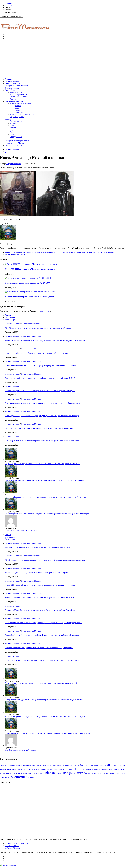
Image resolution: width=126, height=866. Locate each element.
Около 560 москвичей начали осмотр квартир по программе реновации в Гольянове (40, 365)
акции (109, 764)
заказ (64, 769)
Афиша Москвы (11, 90)
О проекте (9, 5)
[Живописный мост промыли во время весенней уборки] (29, 292)
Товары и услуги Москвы (20, 103)
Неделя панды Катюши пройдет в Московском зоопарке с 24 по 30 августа (36, 353)
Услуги (18, 106)
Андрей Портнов (13, 164)
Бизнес (13, 130)
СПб (78, 765)
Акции (13, 99)
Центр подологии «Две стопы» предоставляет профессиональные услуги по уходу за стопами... (45, 480)
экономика (19, 777)
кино (78, 769)
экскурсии (31, 777)
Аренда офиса (11, 765)
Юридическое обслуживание (22, 114)
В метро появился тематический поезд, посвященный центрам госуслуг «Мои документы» (43, 403)
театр (67, 773)
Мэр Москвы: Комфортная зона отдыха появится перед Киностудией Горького (38, 328)
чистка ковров (120, 773)
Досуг (17, 108)
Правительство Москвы (15, 143)
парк (114, 769)
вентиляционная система (13, 769)
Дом (11, 132)
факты (81, 772)
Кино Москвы (16, 92)
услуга (74, 773)
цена (114, 773)
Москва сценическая (18, 95)
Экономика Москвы (13, 145)
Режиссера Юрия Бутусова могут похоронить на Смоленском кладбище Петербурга (40, 391)
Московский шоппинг (14, 101)
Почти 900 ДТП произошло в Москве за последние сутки (30, 269)
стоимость (59, 773)
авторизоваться (44, 311)
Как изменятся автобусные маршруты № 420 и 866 (27, 283)
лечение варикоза (99, 769)
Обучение (19, 112)
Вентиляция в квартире (23, 765)
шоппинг (5, 777)
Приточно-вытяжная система (67, 765)
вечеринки (29, 768)
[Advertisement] (63, 59)
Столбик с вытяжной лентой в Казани (21, 530)
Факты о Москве (12, 88)
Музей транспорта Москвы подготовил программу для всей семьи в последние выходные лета (45, 340)
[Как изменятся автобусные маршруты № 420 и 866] (27, 278)
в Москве (122, 765)
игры (72, 769)
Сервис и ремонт (17, 117)
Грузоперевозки (36, 765)
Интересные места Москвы (16, 86)
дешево (38, 769)
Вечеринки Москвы (18, 97)
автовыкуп (101, 765)
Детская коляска (46, 765)
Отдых (13, 125)
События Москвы (12, 83)
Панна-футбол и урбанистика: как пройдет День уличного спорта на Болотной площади (42, 416)
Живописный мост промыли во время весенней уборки (29, 297)
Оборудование (16, 137)
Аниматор (3, 765)
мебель (106, 769)
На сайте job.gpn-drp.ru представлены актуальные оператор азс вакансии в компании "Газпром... (45, 497)
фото (86, 773)
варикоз (2, 769)
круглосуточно (88, 769)
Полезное (19, 110)
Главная (8, 3)
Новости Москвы (12, 81)
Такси (82, 765)
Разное (8, 119)
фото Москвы (92, 773)
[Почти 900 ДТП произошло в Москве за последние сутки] (30, 264)
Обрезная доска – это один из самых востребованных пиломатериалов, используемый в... (42, 464)
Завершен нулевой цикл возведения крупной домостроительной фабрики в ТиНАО (40, 378)
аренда (116, 765)
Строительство (16, 121)
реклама (34, 773)
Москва (54, 765)
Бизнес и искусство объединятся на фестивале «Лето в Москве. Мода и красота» (39, 428)
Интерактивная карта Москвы (17, 141)
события (49, 773)
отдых (111, 769)
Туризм (13, 123)
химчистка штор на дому (104, 773)
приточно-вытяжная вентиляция (19, 773)
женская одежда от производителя (51, 769)
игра (68, 769)
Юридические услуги (91, 765)
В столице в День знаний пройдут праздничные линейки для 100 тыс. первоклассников (42, 441)
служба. (40, 773)
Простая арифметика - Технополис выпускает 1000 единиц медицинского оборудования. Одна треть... (48, 514)
